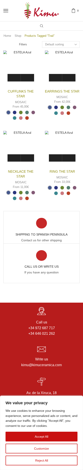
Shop (18, 35)
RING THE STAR (62, 171)
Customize (41, 448)
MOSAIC (21, 102)
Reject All (41, 460)
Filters (23, 44)
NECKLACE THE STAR (20, 174)
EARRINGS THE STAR (62, 91)
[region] (41, 433)
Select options (27, 77)
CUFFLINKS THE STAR (21, 94)
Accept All (41, 436)
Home (7, 35)
